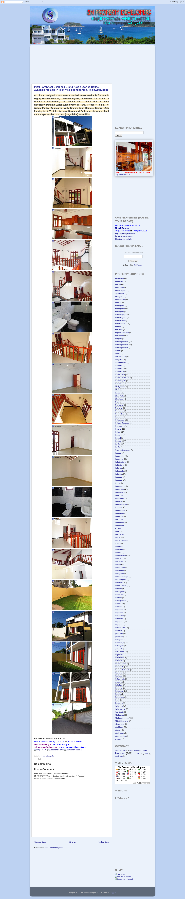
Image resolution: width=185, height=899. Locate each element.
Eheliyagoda (120, 387)
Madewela (119, 546)
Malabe (118, 558)
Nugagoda (119, 622)
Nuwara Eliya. (120, 628)
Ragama (118, 688)
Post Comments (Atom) (54, 848)
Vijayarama (119, 724)
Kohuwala (119, 516)
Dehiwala (118, 384)
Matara (118, 564)
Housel (118, 438)
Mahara (118, 552)
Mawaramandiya (121, 576)
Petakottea (119, 661)
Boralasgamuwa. (121, 342)
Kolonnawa (119, 522)
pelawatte (119, 649)
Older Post (103, 842)
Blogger (113, 893)
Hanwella (118, 417)
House (117, 435)
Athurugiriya (120, 300)
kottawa (118, 528)
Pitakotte (118, 676)
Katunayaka (120, 492)
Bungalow (119, 360)
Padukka (118, 631)
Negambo (119, 610)
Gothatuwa (119, 411)
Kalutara (118, 474)
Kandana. (119, 480)
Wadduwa (119, 727)
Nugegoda (119, 625)
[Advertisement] (53, 63)
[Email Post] (39, 759)
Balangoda (119, 312)
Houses (118, 441)
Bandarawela (120, 321)
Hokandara (119, 420)
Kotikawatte (119, 525)
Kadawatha (119, 456)
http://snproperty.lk (123, 239)
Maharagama (120, 555)
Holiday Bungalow (122, 423)
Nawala (118, 604)
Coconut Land (120, 363)
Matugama (119, 573)
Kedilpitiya (119, 495)
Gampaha (119, 405)
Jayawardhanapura (123, 450)
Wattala (118, 730)
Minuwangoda (120, 580)
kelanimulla (119, 498)
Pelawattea (119, 652)
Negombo (119, 613)
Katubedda (119, 489)
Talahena (119, 706)
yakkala (118, 739)
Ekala (117, 390)
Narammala (119, 595)
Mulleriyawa (120, 592)
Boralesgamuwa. (121, 348)
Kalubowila (119, 471)
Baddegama (120, 309)
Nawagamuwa (120, 601)
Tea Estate (119, 712)
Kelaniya (118, 501)
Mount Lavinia (120, 586)
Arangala (118, 296)
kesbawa (118, 507)
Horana (118, 429)
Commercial (120, 375)
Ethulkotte (119, 399)
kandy (117, 483)
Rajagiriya (119, 691)
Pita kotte (119, 673)
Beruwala (119, 330)
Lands (117, 537)
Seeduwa (119, 703)
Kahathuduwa (120, 462)
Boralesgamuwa (121, 345)
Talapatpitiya (120, 709)
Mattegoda (119, 570)
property (118, 682)
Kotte (117, 531)
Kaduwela (119, 459)
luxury (117, 543)
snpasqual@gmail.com (125, 233)
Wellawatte (119, 733)
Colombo (118, 366)
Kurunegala (119, 534)
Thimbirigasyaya (121, 721)
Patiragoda (119, 646)
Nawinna (118, 607)
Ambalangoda (120, 290)
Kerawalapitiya (121, 504)
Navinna (118, 598)
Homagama (119, 426)
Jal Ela (117, 447)
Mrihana (118, 589)
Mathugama (120, 567)
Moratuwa (119, 583)
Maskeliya (119, 561)
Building (118, 354)
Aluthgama (119, 287)
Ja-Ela (117, 444)
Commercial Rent (122, 378)
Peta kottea (119, 658)
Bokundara (119, 336)
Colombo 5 (119, 369)
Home (72, 842)
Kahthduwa (119, 465)
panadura (119, 637)
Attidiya (118, 303)
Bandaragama (120, 317)
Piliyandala (119, 667)
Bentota (118, 327)
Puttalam (118, 685)
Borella (118, 351)
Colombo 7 (119, 372)
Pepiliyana (119, 655)
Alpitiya (118, 284)
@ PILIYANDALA (133, 173)
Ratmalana (119, 697)
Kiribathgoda (120, 510)
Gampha (118, 408)
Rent (117, 700)
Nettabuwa (119, 616)
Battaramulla (120, 324)
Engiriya (118, 393)
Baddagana (119, 306)
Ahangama (119, 278)
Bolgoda (118, 339)
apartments (119, 293)
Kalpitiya (118, 468)
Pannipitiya (119, 643)
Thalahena (119, 715)
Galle (117, 402)
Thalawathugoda (47, 756)
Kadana (118, 453)
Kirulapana (119, 513)
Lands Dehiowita (121, 540)
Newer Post (40, 842)
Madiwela (119, 549)
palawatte (119, 634)
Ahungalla (119, 281)
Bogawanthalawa (122, 333)
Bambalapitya (120, 314)
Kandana (118, 477)
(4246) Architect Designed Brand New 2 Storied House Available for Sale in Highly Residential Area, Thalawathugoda (71, 88)
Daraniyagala (120, 381)
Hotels (117, 432)
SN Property (138, 265)
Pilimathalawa (120, 664)
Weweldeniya (120, 736)
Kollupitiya (119, 519)
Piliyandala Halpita (122, 670)
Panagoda (119, 640)
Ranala (118, 694)
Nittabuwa (119, 619)
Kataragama (120, 486)
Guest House (120, 414)
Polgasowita (120, 679)
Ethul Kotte (119, 396)
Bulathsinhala (120, 357)
